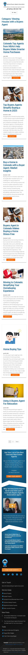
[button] (12, 570)
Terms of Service (13, 652)
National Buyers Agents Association (14, 644)
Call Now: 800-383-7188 (14, 9)
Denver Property (7, 593)
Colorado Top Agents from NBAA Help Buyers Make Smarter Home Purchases (14, 547)
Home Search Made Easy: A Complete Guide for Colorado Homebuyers (13, 536)
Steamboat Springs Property (10, 605)
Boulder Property (8, 596)
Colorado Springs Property (10, 602)
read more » (16, 78)
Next (17, 441)
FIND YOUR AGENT (14, 476)
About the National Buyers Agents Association (13, 586)
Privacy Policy (21, 652)
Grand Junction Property (9, 608)
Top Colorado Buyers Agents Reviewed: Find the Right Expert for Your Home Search (14, 541)
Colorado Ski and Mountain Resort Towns (13, 599)
